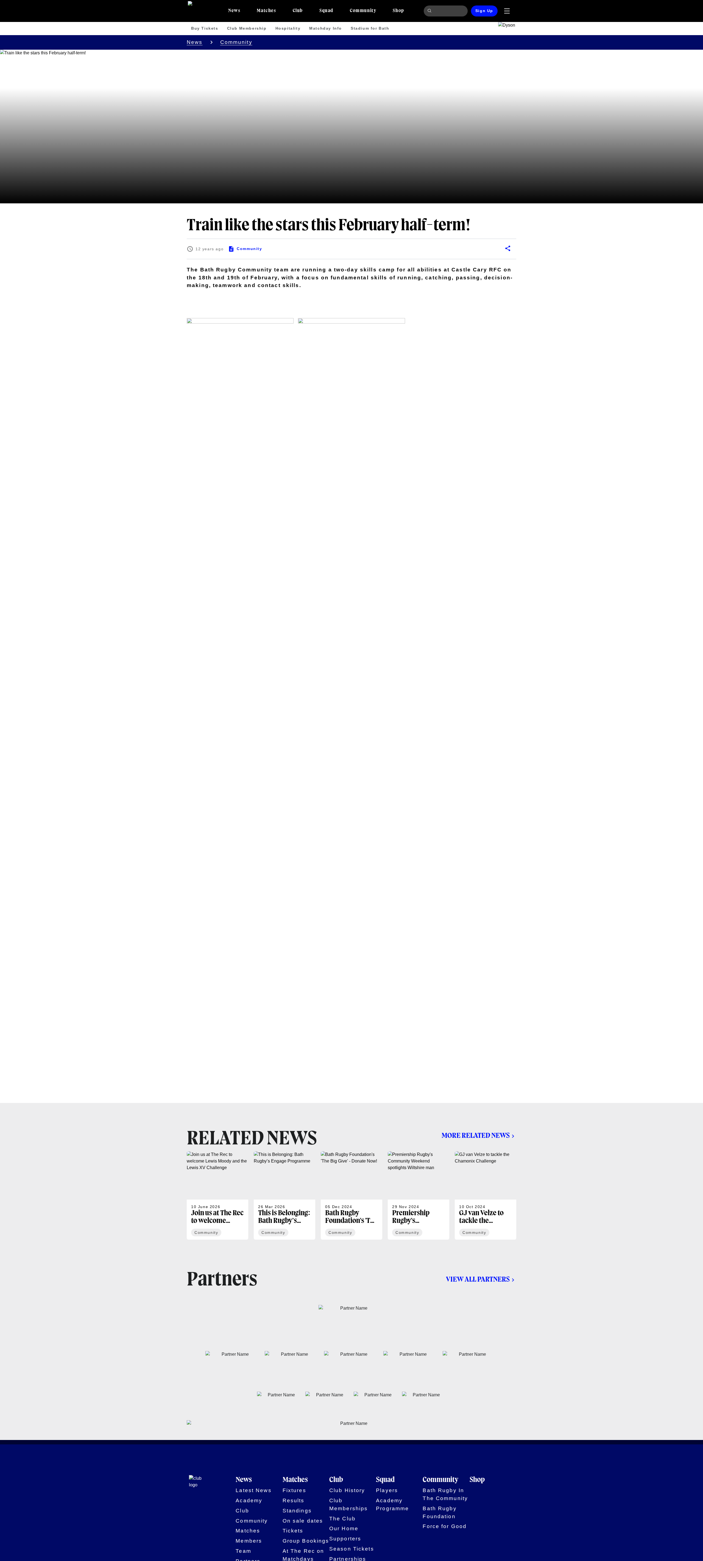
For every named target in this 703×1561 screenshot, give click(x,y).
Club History (347, 1490)
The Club (342, 1518)
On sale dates (303, 1521)
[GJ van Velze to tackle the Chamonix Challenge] (485, 1195)
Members (249, 1541)
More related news (476, 1136)
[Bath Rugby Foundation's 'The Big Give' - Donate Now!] (351, 1195)
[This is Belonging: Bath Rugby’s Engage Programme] (284, 1195)
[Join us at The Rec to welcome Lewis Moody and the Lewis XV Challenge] (217, 1195)
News (195, 42)
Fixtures (294, 1490)
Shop (477, 1480)
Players (387, 1490)
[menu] (507, 10)
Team (243, 1551)
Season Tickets (351, 1549)
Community (236, 42)
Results (294, 1500)
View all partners (478, 1279)
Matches (248, 1531)
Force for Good (445, 1526)
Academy (249, 1500)
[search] (430, 11)
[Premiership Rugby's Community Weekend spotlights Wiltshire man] (418, 1195)
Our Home (343, 1528)
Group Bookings (306, 1541)
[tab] (234, 10)
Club (242, 1511)
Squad (385, 1480)
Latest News (253, 1490)
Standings (297, 1511)
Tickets (293, 1531)
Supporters (345, 1539)
